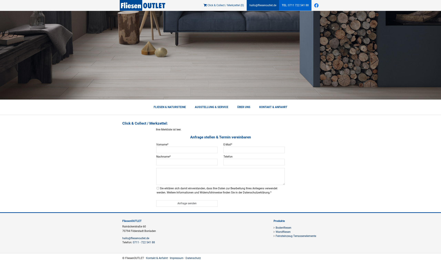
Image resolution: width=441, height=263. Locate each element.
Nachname (163, 156)
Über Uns (243, 107)
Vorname (162, 144)
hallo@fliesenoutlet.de (262, 5)
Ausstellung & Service (211, 107)
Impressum (176, 258)
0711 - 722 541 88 (144, 242)
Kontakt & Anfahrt (273, 107)
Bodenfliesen (283, 227)
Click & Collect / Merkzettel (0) (225, 5)
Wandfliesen (283, 231)
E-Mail (227, 144)
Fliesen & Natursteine (170, 107)
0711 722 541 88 (295, 5)
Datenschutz (193, 258)
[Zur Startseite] (142, 8)
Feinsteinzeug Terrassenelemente (296, 236)
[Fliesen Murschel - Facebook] (316, 5)
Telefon (228, 156)
